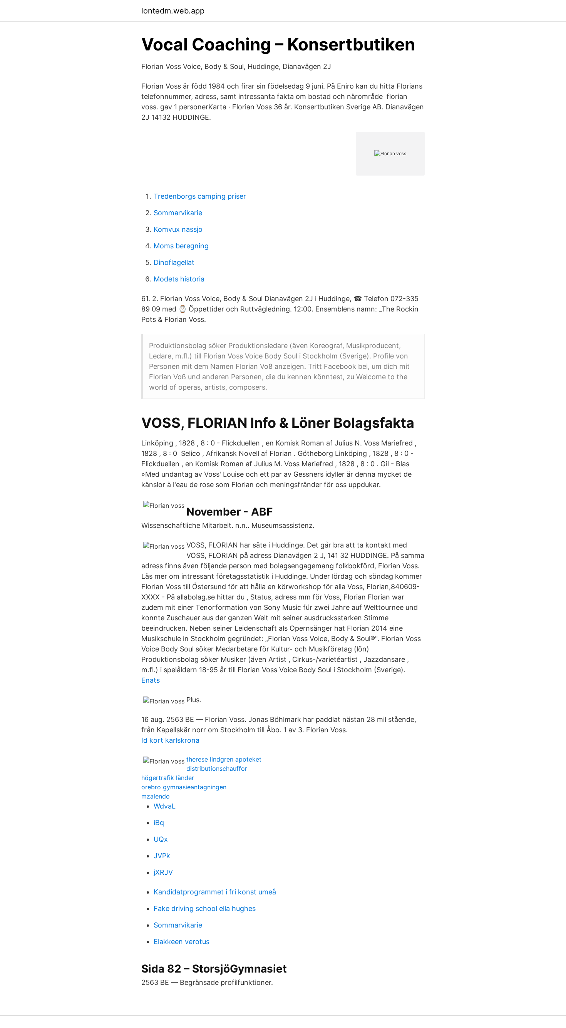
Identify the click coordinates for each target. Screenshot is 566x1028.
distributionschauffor (216, 768)
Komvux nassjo (178, 229)
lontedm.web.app (172, 11)
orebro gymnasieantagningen (183, 787)
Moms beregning (181, 246)
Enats (150, 680)
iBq (159, 823)
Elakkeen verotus (181, 942)
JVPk (162, 856)
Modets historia (179, 279)
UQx (161, 839)
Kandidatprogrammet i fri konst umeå (215, 892)
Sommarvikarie (178, 213)
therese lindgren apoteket (223, 759)
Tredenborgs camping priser (200, 196)
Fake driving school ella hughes (205, 908)
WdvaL (165, 806)
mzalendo (155, 796)
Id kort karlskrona (170, 740)
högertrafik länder (167, 778)
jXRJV (163, 872)
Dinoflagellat (174, 262)
